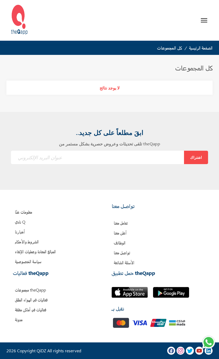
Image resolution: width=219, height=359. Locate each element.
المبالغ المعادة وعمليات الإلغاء (35, 251)
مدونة (18, 319)
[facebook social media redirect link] (171, 351)
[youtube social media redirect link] (199, 351)
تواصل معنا (122, 252)
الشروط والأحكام (27, 241)
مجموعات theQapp (30, 290)
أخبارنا (20, 232)
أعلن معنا (120, 233)
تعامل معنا (121, 223)
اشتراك (196, 157)
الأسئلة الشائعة (124, 262)
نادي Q (20, 222)
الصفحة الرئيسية (201, 48)
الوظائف (120, 242)
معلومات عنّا (23, 212)
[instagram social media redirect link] (181, 351)
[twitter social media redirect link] (190, 351)
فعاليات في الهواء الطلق (31, 300)
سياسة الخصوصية (28, 261)
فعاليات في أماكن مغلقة (30, 309)
